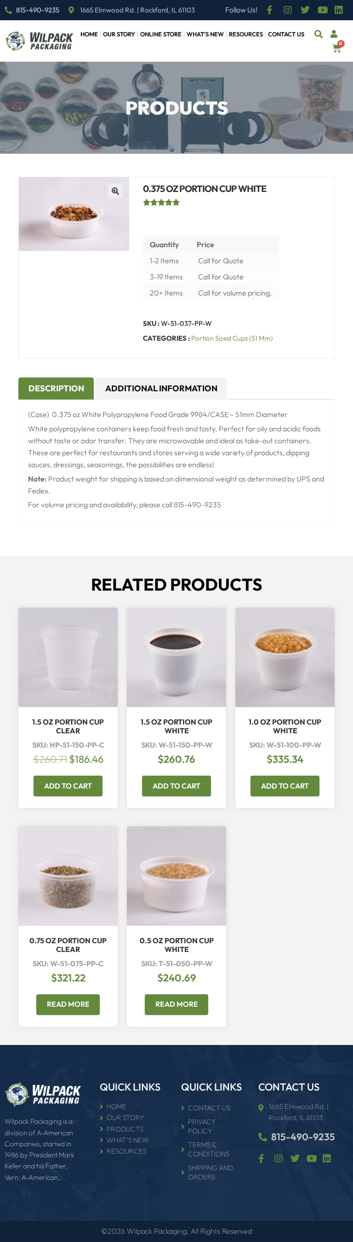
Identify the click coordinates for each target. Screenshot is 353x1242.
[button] (318, 34)
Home (89, 34)
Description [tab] (56, 388)
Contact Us (286, 34)
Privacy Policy (202, 1126)
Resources (246, 34)
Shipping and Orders (210, 1172)
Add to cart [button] (68, 785)
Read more (68, 1004)
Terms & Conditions (208, 1149)
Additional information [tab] (161, 388)
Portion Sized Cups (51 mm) (232, 338)
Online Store (161, 34)
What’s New (205, 34)
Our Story (119, 34)
